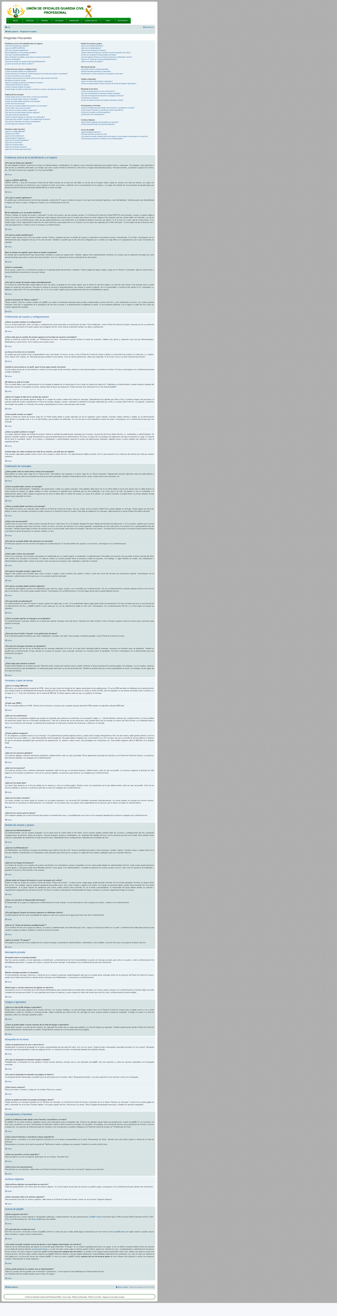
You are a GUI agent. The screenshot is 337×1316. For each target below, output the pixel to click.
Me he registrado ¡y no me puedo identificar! (20, 53)
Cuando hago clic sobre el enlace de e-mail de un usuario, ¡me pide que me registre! (35, 89)
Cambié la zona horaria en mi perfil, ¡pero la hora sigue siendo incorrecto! (31, 78)
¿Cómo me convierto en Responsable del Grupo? (99, 55)
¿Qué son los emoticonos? (14, 136)
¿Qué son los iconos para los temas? (18, 149)
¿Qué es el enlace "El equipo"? (92, 61)
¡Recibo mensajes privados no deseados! (96, 71)
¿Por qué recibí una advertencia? (17, 115)
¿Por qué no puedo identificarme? (17, 55)
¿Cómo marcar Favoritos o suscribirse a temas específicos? (102, 110)
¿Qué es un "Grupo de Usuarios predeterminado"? (99, 59)
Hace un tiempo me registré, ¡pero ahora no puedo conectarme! (27, 57)
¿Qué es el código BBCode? (15, 131)
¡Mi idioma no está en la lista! (15, 80)
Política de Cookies (94, 1297)
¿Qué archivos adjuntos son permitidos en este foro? (100, 122)
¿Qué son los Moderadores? (91, 48)
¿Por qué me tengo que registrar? (17, 46)
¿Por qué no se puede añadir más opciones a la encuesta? (26, 106)
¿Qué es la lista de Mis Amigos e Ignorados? (97, 81)
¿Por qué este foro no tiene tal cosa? (94, 134)
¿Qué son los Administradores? (92, 46)
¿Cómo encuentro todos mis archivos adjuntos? (98, 124)
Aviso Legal (67, 1297)
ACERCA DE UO (91, 21)
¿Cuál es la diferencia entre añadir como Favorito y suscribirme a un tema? (108, 108)
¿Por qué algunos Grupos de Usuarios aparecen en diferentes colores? (106, 57)
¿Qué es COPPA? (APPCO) (15, 48)
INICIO (15, 21)
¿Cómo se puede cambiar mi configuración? (21, 71)
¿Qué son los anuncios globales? (17, 140)
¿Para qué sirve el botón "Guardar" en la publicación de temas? (27, 119)
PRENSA (44, 21)
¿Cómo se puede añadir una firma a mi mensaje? (22, 101)
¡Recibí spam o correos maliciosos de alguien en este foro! (102, 74)
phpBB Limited (95, 1217)
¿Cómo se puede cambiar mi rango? (18, 87)
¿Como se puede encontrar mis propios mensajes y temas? (102, 100)
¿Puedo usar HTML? (12, 134)
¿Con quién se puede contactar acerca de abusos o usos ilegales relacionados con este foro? (114, 136)
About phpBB (36, 1219)
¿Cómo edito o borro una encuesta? (18, 108)
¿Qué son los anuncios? (13, 142)
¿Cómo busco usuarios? (89, 98)
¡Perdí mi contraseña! (12, 59)
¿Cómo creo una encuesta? (15, 104)
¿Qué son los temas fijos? (14, 145)
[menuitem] (7, 27)
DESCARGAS (123, 21)
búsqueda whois (41, 1249)
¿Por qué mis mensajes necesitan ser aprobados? (23, 121)
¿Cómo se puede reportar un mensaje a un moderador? (25, 117)
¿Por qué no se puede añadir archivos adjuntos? (22, 113)
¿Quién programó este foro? (91, 132)
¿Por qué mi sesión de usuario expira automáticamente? (25, 61)
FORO (108, 21)
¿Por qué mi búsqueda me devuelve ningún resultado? (100, 93)
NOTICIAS (30, 21)
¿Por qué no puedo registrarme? (16, 50)
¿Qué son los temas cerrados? (16, 147)
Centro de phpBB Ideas (116, 1232)
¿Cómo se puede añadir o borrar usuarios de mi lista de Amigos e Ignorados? (108, 84)
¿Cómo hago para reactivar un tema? (18, 124)
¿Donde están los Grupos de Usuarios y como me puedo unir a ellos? (106, 53)
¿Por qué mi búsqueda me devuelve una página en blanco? (102, 96)
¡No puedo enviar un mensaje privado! (94, 69)
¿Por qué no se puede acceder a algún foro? (21, 110)
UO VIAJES (59, 21)
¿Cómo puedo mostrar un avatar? (17, 85)
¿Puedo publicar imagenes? (15, 138)
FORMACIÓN (74, 21)
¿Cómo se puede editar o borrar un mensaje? (21, 99)
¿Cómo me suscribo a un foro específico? (96, 112)
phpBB (112, 387)
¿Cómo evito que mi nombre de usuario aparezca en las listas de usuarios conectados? (36, 74)
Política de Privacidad (79, 1297)
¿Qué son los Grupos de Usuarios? (93, 50)
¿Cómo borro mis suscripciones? (93, 114)
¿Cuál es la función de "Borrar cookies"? (19, 64)
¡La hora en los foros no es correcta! (18, 76)
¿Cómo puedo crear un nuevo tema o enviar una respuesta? (26, 97)
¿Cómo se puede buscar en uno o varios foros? (98, 91)
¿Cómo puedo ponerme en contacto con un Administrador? (102, 139)
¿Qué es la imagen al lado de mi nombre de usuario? (24, 83)
